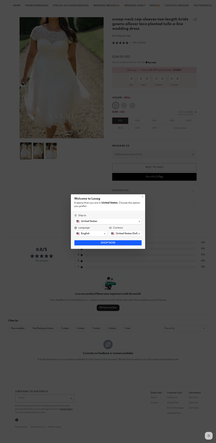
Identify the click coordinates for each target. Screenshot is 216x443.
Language (84, 228)
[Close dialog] (142, 197)
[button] (108, 221)
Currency (118, 228)
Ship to (82, 215)
